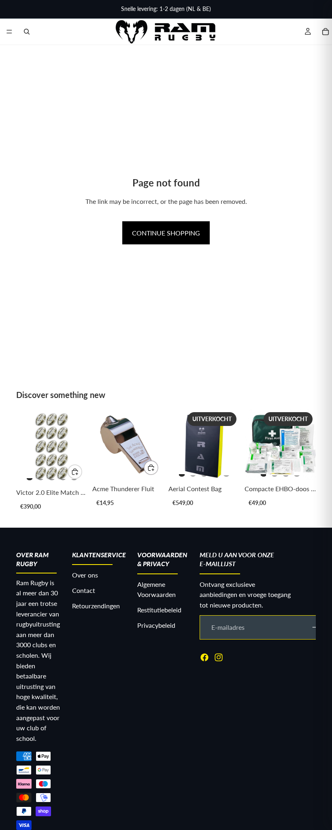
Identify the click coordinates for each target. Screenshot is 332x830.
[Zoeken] (27, 32)
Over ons (85, 575)
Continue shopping (166, 233)
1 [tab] (29, 475)
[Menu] (9, 31)
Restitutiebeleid (159, 610)
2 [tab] (41, 475)
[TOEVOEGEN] (151, 467)
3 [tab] (51, 475)
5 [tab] (226, 472)
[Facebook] (204, 657)
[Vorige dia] (25, 447)
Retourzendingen (96, 606)
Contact (83, 590)
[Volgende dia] (78, 447)
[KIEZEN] (75, 471)
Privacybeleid (156, 625)
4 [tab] (63, 475)
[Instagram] (218, 657)
